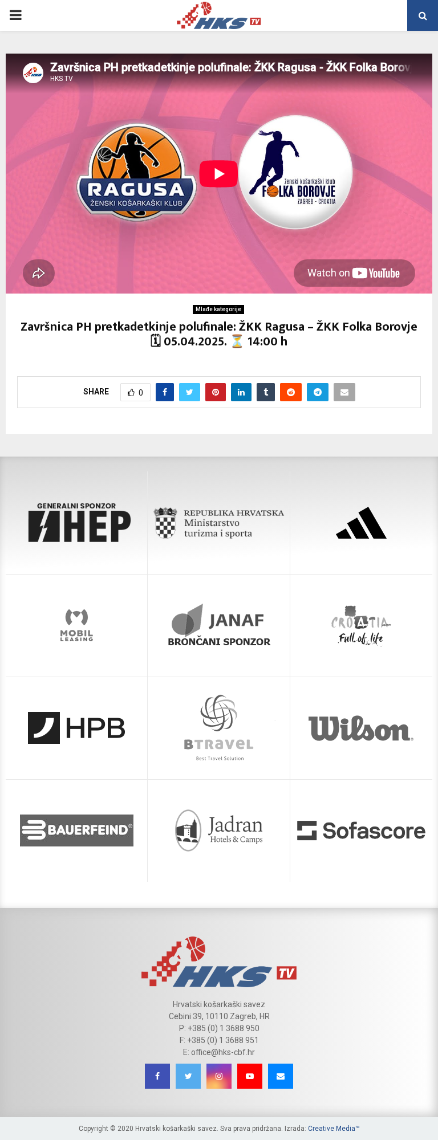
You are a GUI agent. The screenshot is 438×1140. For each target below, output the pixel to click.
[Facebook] (157, 1076)
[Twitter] (188, 1076)
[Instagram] (219, 1076)
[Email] (280, 1076)
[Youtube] (249, 1076)
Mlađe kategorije (218, 309)
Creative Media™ (334, 1129)
